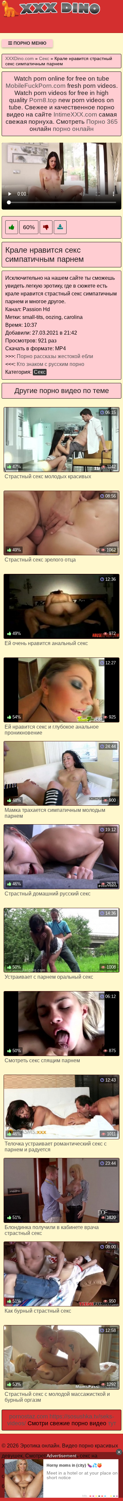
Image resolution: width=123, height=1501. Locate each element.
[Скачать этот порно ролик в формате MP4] (60, 227)
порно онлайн (73, 128)
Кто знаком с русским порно (50, 364)
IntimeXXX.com (75, 114)
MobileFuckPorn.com (36, 85)
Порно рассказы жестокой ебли (55, 356)
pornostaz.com (28, 1416)
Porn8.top (43, 100)
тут (112, 1423)
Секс (40, 372)
